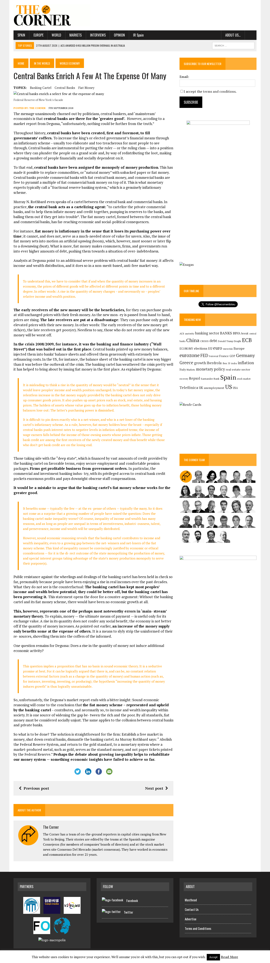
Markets (75, 35)
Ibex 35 (226, 363)
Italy (183, 369)
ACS (182, 333)
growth (200, 362)
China (192, 340)
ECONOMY (186, 348)
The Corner (37, 108)
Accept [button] (213, 957)
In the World (42, 63)
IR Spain (138, 35)
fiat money (86, 88)
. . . (250, 35)
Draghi (237, 341)
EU (210, 348)
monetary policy (210, 369)
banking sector (207, 333)
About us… (232, 35)
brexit (244, 333)
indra (234, 363)
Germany (245, 355)
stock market (244, 378)
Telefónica (189, 387)
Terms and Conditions (198, 928)
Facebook (132, 900)
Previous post (36, 788)
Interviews (98, 35)
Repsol (194, 378)
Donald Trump (225, 341)
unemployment (214, 388)
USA (235, 388)
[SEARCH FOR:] (233, 45)
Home (21, 63)
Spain (21, 35)
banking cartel (40, 88)
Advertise (190, 919)
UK (201, 388)
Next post (154, 788)
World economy (70, 63)
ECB (247, 340)
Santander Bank (210, 378)
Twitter (128, 912)
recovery (184, 378)
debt (213, 340)
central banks (65, 88)
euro (217, 348)
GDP (232, 356)
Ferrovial (213, 356)
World (56, 35)
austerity (189, 333)
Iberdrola (214, 363)
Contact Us (191, 909)
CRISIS (204, 341)
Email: (184, 76)
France (224, 356)
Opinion (119, 35)
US (228, 387)
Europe (38, 35)
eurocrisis (228, 348)
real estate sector (238, 369)
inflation (246, 362)
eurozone (190, 355)
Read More (229, 957)
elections (200, 348)
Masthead (191, 900)
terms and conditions (219, 91)
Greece (186, 362)
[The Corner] (52, 15)
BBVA (236, 333)
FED (204, 355)
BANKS (226, 333)
